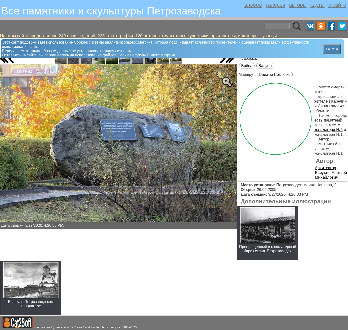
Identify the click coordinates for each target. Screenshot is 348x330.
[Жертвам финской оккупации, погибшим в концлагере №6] (61, 59)
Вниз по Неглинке (274, 74)
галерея (275, 5)
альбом (253, 5)
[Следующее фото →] (223, 58)
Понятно (332, 49)
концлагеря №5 (328, 129)
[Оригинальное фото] (226, 81)
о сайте (337, 5)
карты (317, 5)
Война (246, 66)
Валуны (265, 66)
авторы (298, 5)
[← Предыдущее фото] (11, 58)
